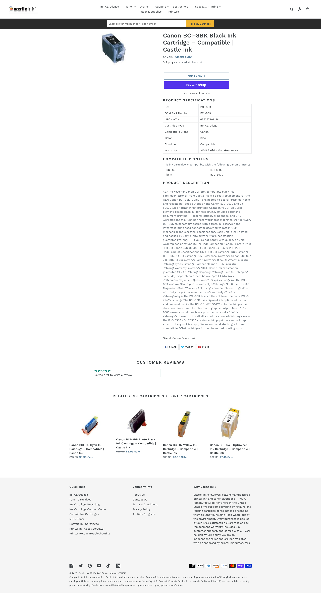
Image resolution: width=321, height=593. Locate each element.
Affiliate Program (144, 514)
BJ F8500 (216, 170)
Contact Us (140, 499)
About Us (139, 494)
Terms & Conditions (145, 504)
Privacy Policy (141, 509)
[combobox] (295, 9)
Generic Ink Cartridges (84, 514)
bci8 (169, 174)
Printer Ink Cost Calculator (87, 528)
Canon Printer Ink (183, 338)
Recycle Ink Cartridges (84, 523)
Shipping (168, 62)
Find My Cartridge (200, 23)
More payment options (196, 93)
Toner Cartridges (80, 499)
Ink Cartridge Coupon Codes (87, 509)
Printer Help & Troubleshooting (89, 533)
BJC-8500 (216, 174)
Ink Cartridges (78, 494)
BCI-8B (170, 170)
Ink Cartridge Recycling (84, 504)
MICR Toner (76, 519)
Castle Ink (83, 573)
